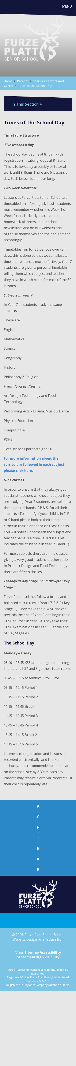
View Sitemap (27, 952)
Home (8, 81)
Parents (22, 81)
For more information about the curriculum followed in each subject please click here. (34, 464)
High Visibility (47, 957)
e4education (53, 939)
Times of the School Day (35, 86)
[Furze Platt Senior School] (34, 44)
